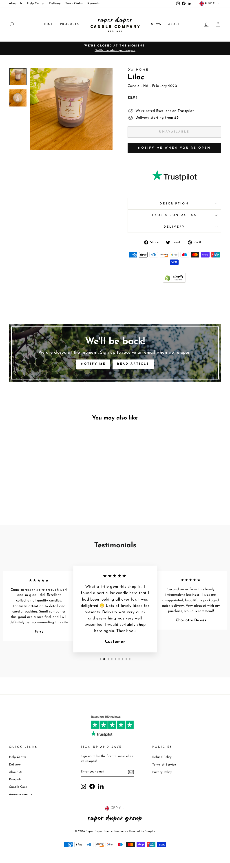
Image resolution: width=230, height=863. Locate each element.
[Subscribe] (131, 772)
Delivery (55, 3)
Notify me (93, 363)
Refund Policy (162, 757)
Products (69, 24)
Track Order (74, 3)
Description (174, 203)
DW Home (138, 69)
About (174, 24)
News (156, 24)
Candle (133, 86)
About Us (15, 3)
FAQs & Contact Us (174, 215)
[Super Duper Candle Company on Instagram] (83, 786)
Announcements (20, 794)
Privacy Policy (162, 772)
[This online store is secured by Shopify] (174, 282)
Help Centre (18, 757)
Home (48, 24)
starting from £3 (157, 118)
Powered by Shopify (142, 831)
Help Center (35, 3)
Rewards (93, 3)
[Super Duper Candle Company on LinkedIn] (101, 786)
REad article (133, 363)
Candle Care (18, 786)
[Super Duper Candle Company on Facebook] (92, 786)
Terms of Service (164, 764)
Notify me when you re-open (174, 147)
